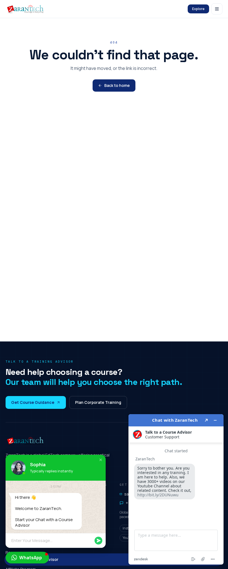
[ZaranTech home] (26, 9)
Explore (198, 8)
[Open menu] (216, 8)
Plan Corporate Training (98, 402)
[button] (100, 460)
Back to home (117, 85)
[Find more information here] (176, 489)
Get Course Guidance (32, 402)
